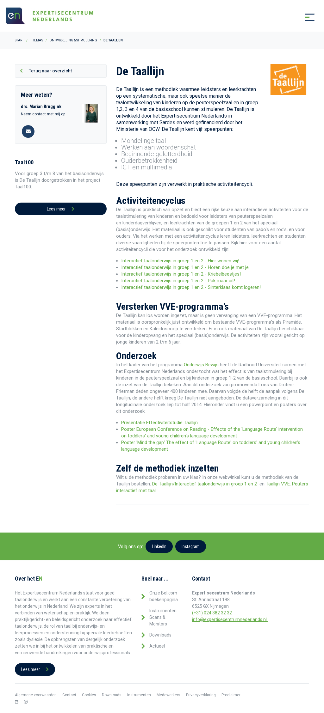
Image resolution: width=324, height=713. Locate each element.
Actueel (157, 646)
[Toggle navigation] (309, 17)
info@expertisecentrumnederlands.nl (230, 619)
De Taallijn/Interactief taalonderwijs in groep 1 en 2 (204, 484)
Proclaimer (230, 695)
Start (19, 40)
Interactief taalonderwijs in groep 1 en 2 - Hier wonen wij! (180, 261)
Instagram (191, 546)
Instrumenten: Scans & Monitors (163, 617)
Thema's (36, 40)
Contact (69, 695)
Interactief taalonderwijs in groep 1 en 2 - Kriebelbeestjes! (181, 274)
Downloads (160, 634)
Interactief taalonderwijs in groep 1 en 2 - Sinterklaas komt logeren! (191, 287)
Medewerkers (168, 695)
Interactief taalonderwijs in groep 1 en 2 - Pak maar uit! (178, 280)
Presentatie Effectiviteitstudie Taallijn (159, 422)
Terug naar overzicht (50, 70)
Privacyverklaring (201, 695)
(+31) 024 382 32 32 (212, 612)
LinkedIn (159, 546)
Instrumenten (139, 695)
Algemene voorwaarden (36, 695)
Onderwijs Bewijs (202, 365)
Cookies (89, 695)
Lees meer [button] (56, 208)
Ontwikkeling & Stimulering (73, 40)
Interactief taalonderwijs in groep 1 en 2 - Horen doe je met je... (186, 267)
